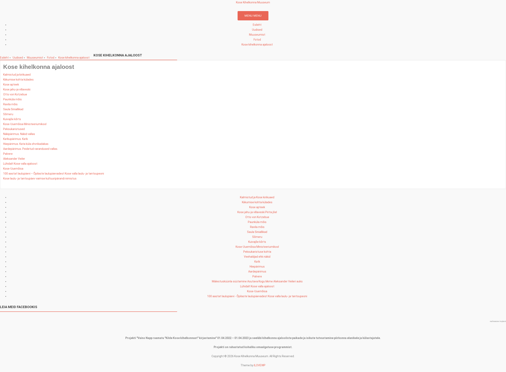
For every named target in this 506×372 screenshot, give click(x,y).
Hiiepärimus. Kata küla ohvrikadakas (25, 143)
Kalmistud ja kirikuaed (17, 74)
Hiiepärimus (257, 266)
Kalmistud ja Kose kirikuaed (257, 197)
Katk (257, 261)
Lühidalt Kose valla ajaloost (20, 163)
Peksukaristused (14, 129)
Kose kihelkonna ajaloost (257, 44)
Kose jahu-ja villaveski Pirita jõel (257, 212)
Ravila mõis (10, 104)
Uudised (257, 29)
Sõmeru (8, 114)
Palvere (8, 153)
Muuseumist (257, 34)
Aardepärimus (257, 271)
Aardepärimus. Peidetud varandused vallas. (30, 148)
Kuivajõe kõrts (12, 119)
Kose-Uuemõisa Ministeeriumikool (24, 124)
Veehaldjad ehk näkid (257, 256)
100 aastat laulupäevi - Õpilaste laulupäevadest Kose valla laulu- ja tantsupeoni (257, 296)
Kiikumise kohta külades (18, 79)
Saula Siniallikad (13, 109)
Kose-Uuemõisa (13, 168)
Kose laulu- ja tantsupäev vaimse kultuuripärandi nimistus (39, 178)
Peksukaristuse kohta (257, 251)
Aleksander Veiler (14, 158)
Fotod (257, 39)
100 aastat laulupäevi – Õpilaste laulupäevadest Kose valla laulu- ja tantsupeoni (53, 173)
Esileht (257, 24)
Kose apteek (11, 84)
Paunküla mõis (12, 99)
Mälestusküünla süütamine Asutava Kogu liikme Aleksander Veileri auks (257, 281)
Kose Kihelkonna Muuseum (253, 2)
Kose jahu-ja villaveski (16, 89)
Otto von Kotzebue (15, 94)
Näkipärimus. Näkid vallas (19, 134)
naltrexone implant (498, 321)
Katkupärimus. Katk (15, 138)
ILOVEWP (259, 365)
